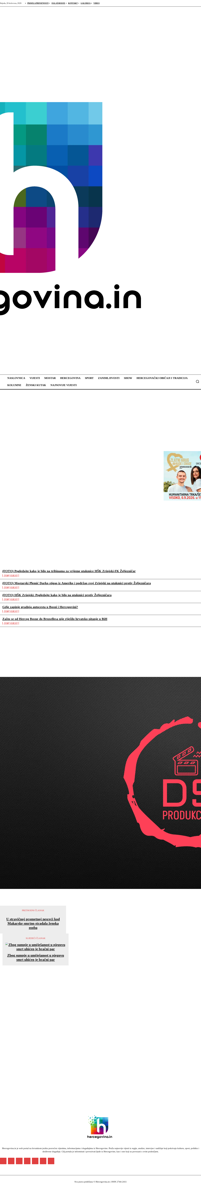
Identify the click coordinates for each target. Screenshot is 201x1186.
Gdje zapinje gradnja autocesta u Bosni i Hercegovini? (40, 607)
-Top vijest (10, 575)
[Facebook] (3, 1161)
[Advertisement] (62, 1008)
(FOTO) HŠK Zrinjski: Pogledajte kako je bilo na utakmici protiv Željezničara (57, 595)
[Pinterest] (27, 1161)
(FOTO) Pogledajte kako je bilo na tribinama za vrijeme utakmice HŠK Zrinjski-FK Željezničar (69, 571)
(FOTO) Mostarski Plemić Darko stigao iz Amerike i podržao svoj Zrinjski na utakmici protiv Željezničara (76, 583)
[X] (43, 1161)
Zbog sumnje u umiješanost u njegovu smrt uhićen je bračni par (35, 957)
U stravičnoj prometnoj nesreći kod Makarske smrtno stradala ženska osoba (33, 923)
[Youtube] (51, 1161)
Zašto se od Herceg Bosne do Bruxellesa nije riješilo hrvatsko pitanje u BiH (54, 619)
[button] (197, 381)
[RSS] (35, 1161)
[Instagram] (11, 1161)
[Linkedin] (19, 1161)
